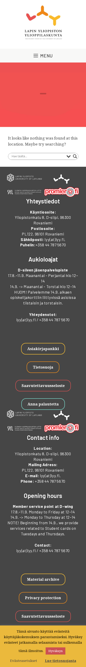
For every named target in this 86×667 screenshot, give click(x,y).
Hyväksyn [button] (55, 651)
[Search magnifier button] (75, 156)
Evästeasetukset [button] (23, 660)
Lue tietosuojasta (60, 660)
